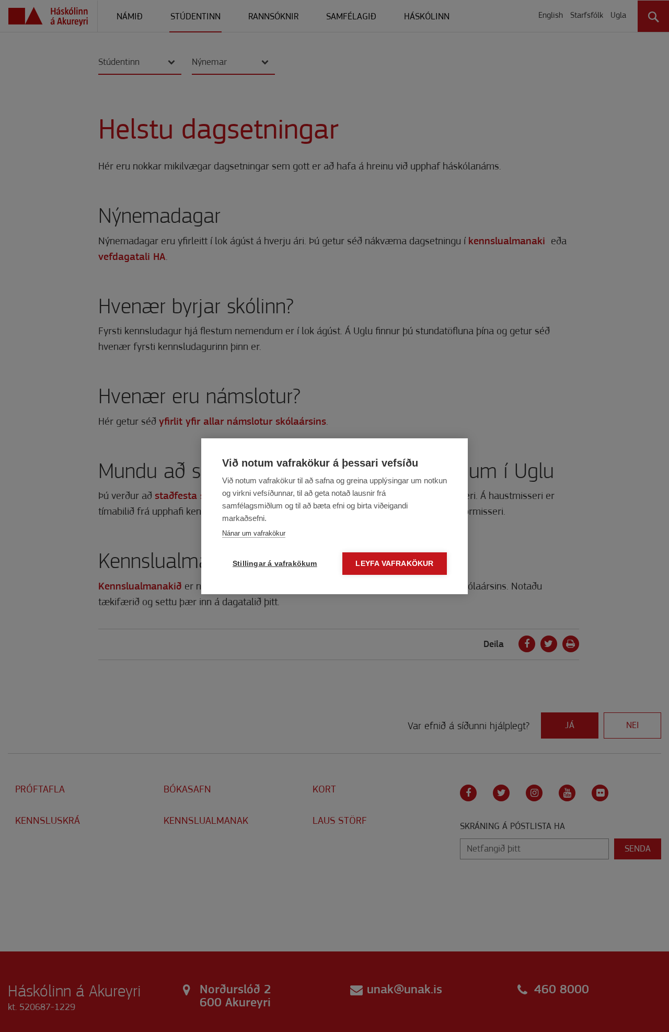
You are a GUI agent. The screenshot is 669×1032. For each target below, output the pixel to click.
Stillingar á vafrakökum (275, 564)
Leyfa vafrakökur (394, 564)
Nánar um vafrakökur (253, 533)
